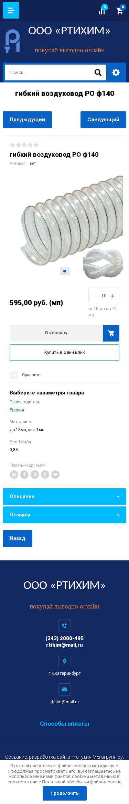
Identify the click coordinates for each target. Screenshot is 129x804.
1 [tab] (64, 271)
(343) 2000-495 (64, 638)
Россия (17, 409)
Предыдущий (27, 119)
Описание (22, 496)
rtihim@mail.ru (64, 645)
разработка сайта (49, 757)
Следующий (103, 119)
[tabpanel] (64, 225)
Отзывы (20, 515)
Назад (17, 538)
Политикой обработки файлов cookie (81, 781)
